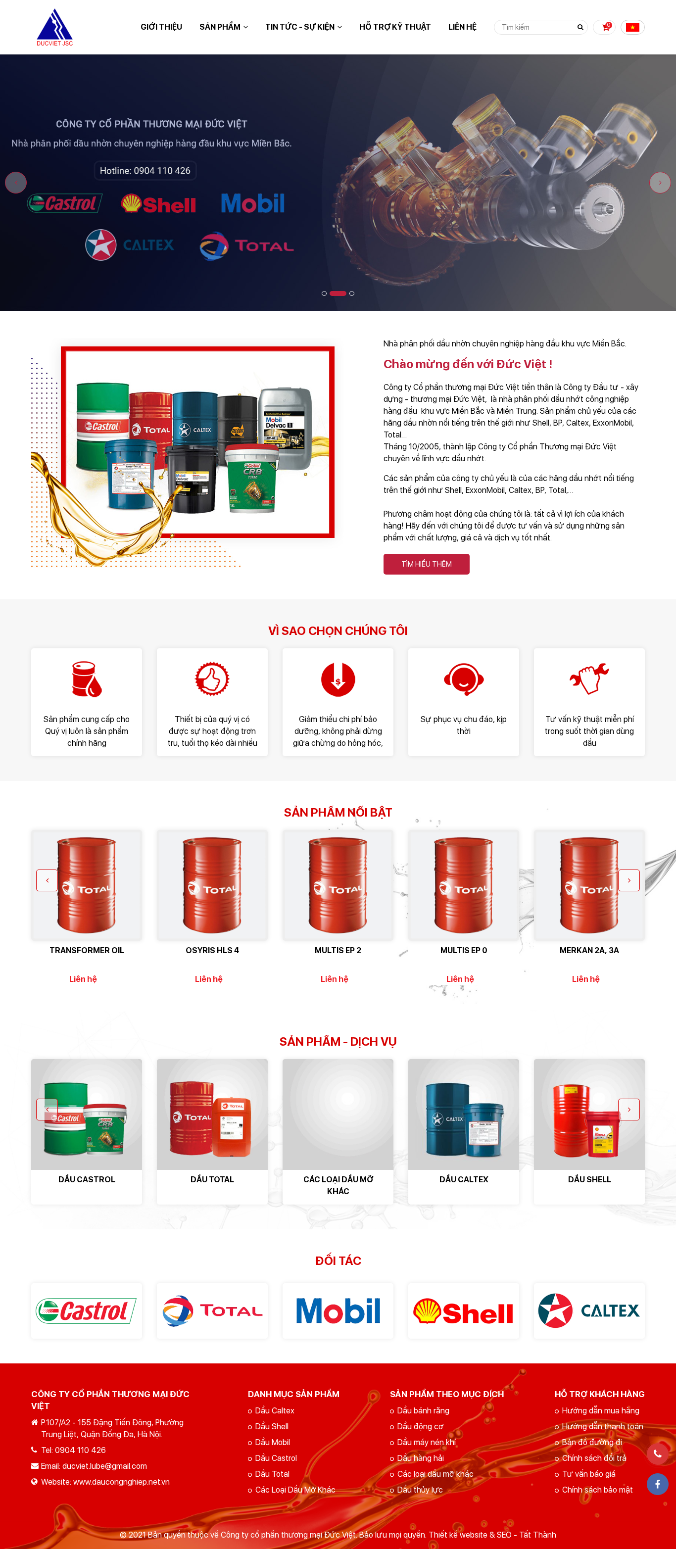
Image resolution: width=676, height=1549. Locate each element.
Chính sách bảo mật (597, 1490)
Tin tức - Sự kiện (300, 27)
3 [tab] (351, 293)
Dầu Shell (272, 1426)
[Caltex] (589, 1311)
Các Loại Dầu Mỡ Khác (295, 1490)
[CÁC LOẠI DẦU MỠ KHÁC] (338, 1114)
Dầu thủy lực (420, 1490)
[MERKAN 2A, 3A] (589, 885)
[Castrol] (86, 1311)
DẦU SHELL (589, 1179)
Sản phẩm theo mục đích (447, 1394)
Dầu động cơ (420, 1426)
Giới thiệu (161, 27)
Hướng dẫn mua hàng (600, 1410)
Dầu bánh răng (423, 1410)
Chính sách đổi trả (594, 1458)
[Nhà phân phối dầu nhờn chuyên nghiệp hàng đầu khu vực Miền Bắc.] (187, 343)
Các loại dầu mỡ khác (435, 1474)
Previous (16, 183)
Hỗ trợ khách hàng (600, 1394)
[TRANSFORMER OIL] (86, 885)
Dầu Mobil (272, 1442)
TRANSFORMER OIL (86, 950)
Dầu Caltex (274, 1410)
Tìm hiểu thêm (426, 564)
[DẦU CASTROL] (86, 1114)
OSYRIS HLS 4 (212, 950)
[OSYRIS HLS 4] (212, 885)
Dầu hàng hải (420, 1458)
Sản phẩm (220, 27)
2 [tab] (338, 293)
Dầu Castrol (276, 1458)
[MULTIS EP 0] (463, 885)
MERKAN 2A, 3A (589, 950)
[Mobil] (338, 1311)
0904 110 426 (80, 1450)
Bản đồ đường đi (592, 1442)
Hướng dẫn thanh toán (602, 1426)
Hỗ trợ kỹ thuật (395, 27)
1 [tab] (324, 293)
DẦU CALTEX (463, 1179)
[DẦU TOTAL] (212, 1114)
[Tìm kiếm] (580, 27)
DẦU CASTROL (86, 1179)
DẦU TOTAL (212, 1179)
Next (660, 183)
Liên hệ (462, 27)
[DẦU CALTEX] (463, 1114)
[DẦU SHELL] (589, 1114)
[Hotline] (658, 1454)
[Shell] (463, 1311)
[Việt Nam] (632, 27)
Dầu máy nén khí (426, 1442)
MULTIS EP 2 (338, 950)
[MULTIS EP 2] (338, 885)
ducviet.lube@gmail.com (104, 1466)
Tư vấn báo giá (589, 1474)
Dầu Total (272, 1474)
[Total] (212, 1311)
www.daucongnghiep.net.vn (121, 1482)
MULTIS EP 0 (463, 950)
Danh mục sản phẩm (293, 1394)
